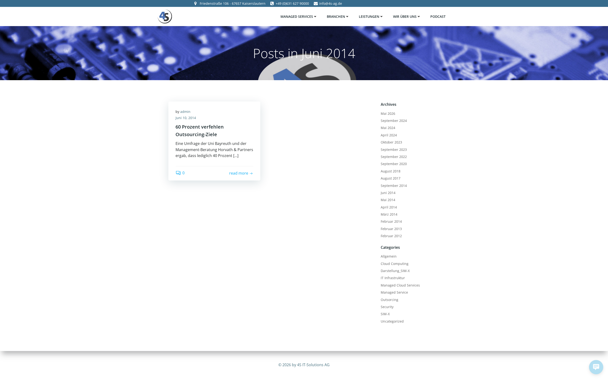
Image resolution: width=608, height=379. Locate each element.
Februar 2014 (391, 221)
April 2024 (389, 135)
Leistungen (369, 16)
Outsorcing (389, 299)
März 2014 (389, 214)
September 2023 (394, 149)
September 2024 (394, 120)
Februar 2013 (391, 228)
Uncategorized (392, 321)
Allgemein (389, 256)
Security (387, 307)
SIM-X (385, 314)
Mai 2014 (388, 200)
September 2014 (394, 185)
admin (185, 111)
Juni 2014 (388, 192)
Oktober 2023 (391, 142)
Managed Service (394, 292)
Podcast (438, 16)
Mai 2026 (388, 113)
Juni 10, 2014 (186, 118)
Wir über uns (405, 16)
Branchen (336, 16)
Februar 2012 (391, 236)
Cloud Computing (394, 263)
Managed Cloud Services (400, 285)
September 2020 (394, 164)
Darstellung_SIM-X (395, 270)
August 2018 (390, 171)
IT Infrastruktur (393, 278)
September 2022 (394, 156)
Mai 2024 (388, 127)
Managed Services (296, 16)
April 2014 (389, 207)
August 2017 (390, 178)
